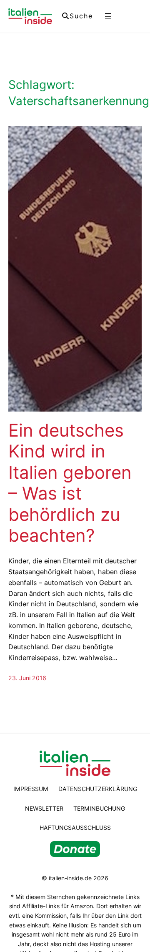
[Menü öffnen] (108, 16)
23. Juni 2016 (27, 677)
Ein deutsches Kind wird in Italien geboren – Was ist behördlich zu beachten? (70, 483)
